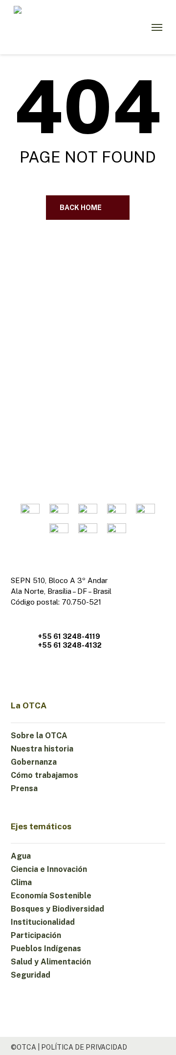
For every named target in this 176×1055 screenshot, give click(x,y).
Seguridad (30, 975)
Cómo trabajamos (44, 775)
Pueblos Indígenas (46, 948)
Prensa (24, 788)
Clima (21, 882)
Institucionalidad (43, 922)
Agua (21, 856)
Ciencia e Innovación (49, 869)
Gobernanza (34, 762)
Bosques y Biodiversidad (57, 909)
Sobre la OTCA (39, 735)
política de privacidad (84, 1047)
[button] (157, 27)
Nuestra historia (42, 748)
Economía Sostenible (51, 895)
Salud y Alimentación (51, 961)
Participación (36, 935)
